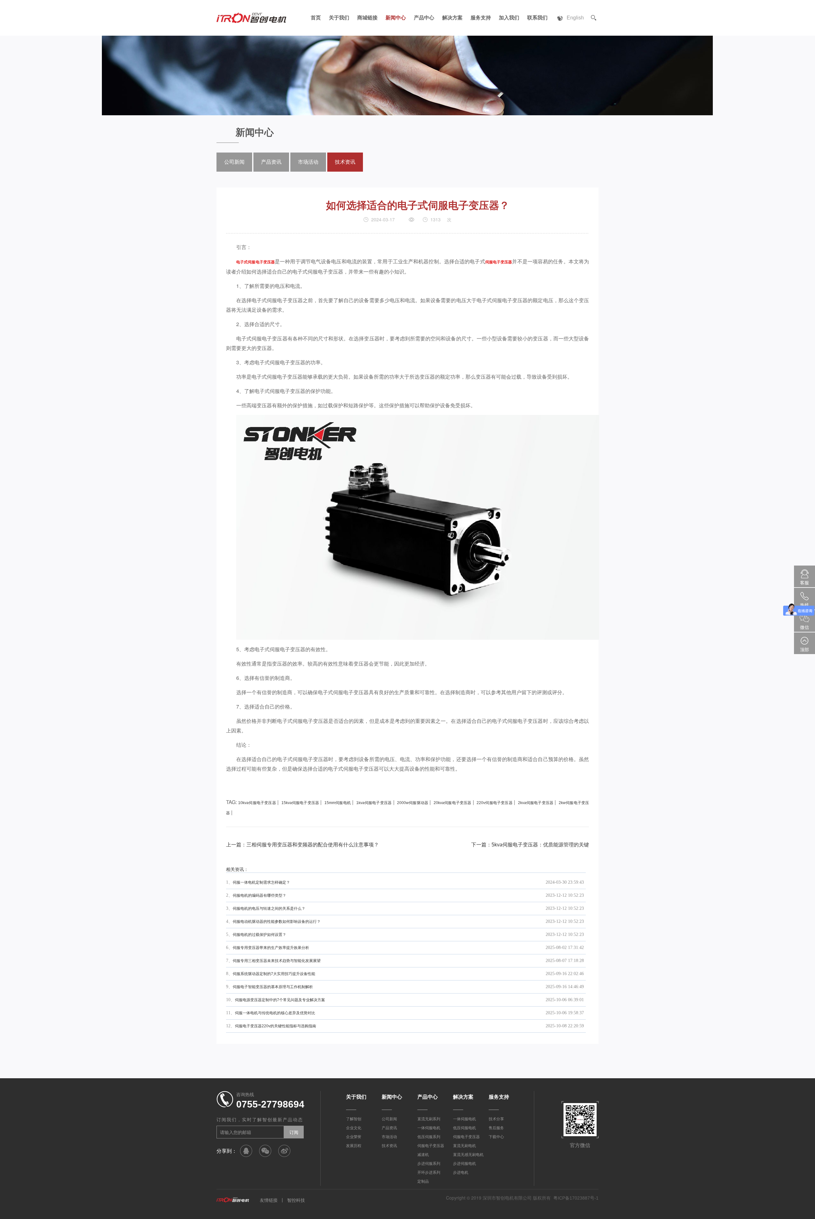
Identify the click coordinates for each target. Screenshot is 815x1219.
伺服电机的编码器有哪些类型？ (259, 895)
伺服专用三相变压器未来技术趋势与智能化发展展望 (277, 961)
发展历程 (353, 1146)
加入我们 (509, 17)
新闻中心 (396, 17)
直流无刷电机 (464, 1146)
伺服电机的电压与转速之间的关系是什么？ (269, 908)
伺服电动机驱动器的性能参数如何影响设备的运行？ (277, 921)
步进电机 (460, 1172)
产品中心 (424, 17)
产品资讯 (271, 162)
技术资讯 (345, 162)
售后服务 (496, 1128)
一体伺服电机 (428, 1128)
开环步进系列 (428, 1172)
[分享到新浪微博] (284, 1151)
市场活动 (308, 162)
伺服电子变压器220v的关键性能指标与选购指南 (275, 1026)
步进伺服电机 (464, 1163)
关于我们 (339, 17)
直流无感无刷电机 (468, 1154)
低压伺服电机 (464, 1128)
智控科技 (296, 1200)
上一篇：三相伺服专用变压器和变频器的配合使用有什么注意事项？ (302, 844)
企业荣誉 (353, 1137)
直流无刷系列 (428, 1119)
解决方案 (452, 17)
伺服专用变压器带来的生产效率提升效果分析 (271, 947)
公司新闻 (234, 162)
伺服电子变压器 (430, 1146)
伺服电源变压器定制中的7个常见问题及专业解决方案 (280, 1000)
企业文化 (353, 1128)
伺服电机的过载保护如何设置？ (259, 934)
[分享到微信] (265, 1151)
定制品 (423, 1181)
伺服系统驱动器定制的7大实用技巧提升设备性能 (274, 974)
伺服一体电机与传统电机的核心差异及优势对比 (275, 1013)
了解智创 (353, 1119)
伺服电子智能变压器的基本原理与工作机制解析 (273, 987)
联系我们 (537, 17)
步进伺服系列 (428, 1163)
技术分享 (496, 1119)
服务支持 (481, 17)
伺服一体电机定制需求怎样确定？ (261, 882)
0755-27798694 (270, 1104)
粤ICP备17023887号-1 (576, 1198)
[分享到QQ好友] (246, 1151)
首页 (316, 17)
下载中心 (496, 1137)
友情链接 (269, 1200)
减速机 (423, 1154)
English (575, 17)
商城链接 (367, 17)
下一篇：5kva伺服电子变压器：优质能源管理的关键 (530, 844)
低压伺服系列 (428, 1137)
